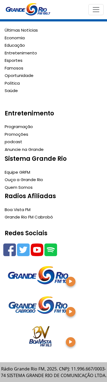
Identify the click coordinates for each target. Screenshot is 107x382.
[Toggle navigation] (96, 9)
